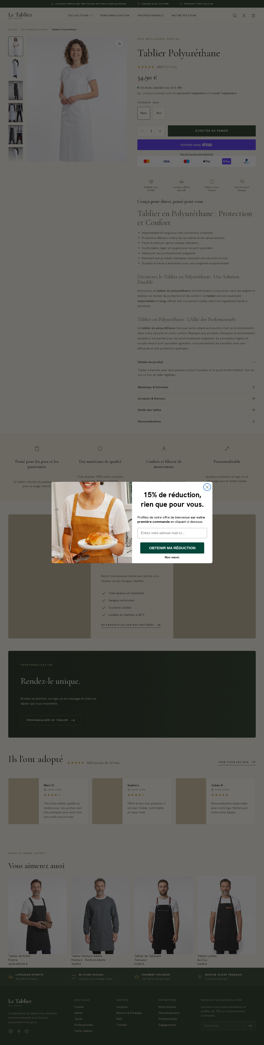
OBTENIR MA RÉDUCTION (172, 548)
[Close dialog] (207, 487)
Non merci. (172, 557)
